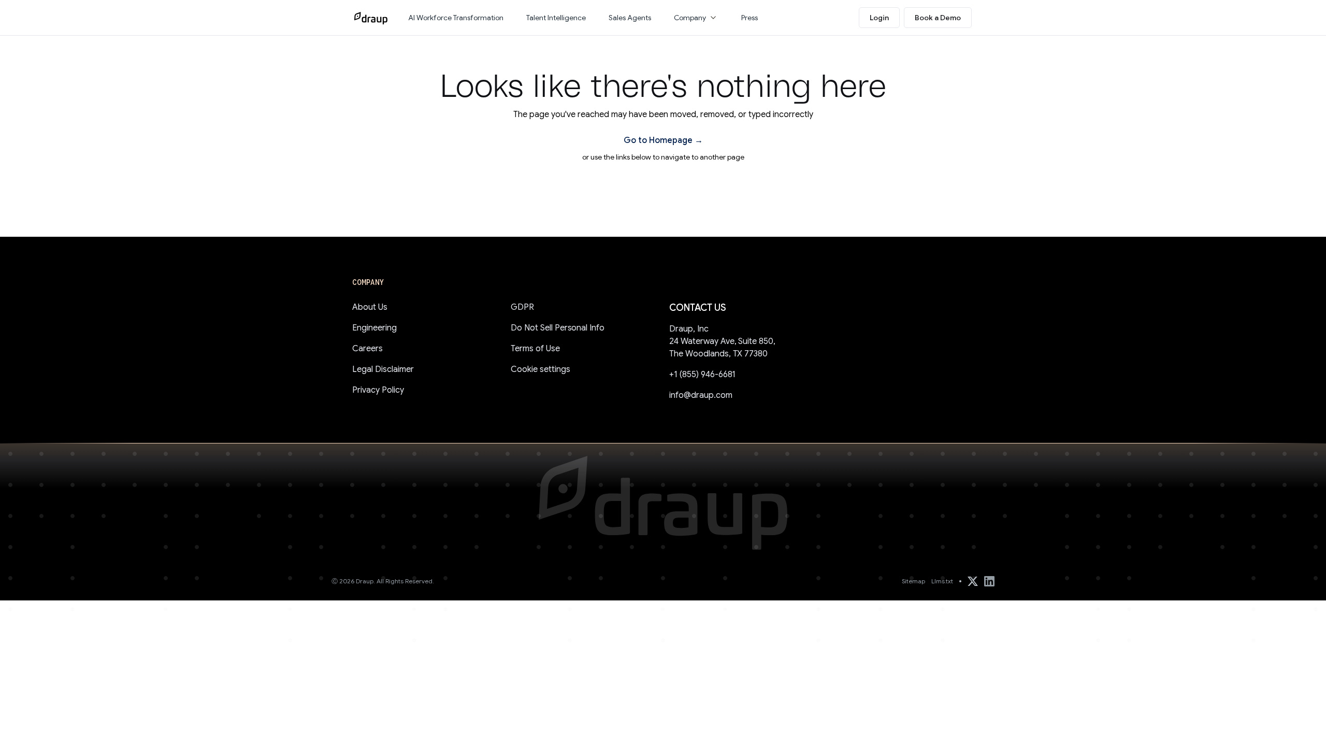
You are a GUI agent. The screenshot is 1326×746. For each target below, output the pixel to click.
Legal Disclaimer (383, 369)
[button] (696, 17)
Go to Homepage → (663, 140)
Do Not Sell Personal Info (557, 328)
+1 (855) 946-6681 (702, 374)
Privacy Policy (378, 390)
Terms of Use (535, 348)
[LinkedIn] (989, 581)
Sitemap (913, 581)
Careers (367, 348)
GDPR (522, 307)
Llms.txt (942, 581)
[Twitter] (973, 581)
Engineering (374, 328)
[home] (370, 17)
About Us (369, 307)
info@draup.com (700, 395)
